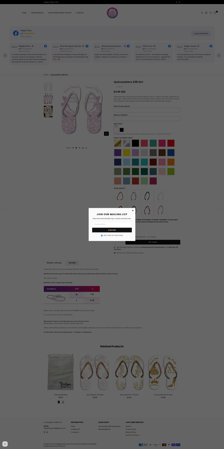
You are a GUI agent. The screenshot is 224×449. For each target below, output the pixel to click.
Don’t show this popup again (113, 235)
